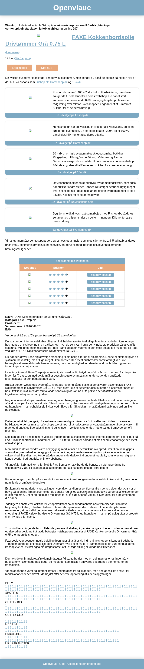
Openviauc (72, 8)
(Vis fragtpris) (22, 58)
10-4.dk (76, 82)
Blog (62, 663)
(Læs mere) (12, 52)
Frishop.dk (42, 82)
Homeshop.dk (58, 82)
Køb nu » (47, 67)
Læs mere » (19, 67)
